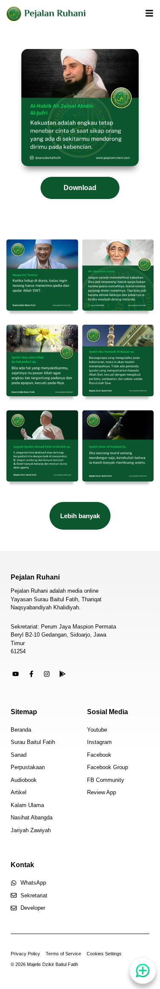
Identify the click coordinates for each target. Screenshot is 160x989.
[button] (80, 516)
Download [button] (80, 187)
